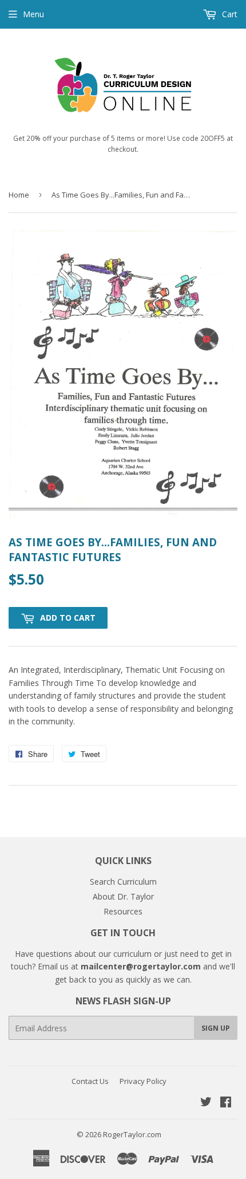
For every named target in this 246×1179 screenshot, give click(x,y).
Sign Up (215, 1028)
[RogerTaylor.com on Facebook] (226, 1103)
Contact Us (90, 1081)
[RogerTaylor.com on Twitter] (206, 1103)
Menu (33, 14)
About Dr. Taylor (123, 896)
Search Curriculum (123, 881)
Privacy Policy (143, 1081)
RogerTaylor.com (132, 1134)
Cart (228, 14)
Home (19, 195)
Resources (123, 911)
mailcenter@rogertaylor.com (141, 966)
